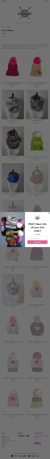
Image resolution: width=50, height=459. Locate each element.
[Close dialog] (48, 213)
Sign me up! (37, 242)
